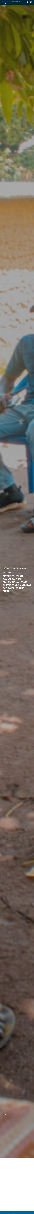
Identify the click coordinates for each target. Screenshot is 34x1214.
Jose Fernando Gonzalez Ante (16, 568)
